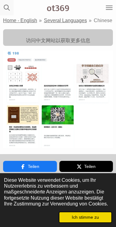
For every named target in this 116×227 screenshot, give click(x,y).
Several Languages (65, 20)
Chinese (103, 20)
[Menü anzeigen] (109, 7)
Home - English (20, 20)
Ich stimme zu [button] (85, 217)
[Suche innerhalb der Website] (7, 7)
